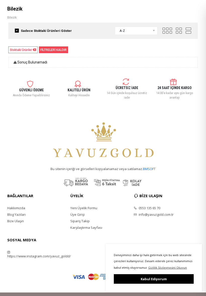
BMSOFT (149, 169)
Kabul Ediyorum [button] (154, 279)
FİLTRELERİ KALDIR (53, 50)
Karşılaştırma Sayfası (86, 228)
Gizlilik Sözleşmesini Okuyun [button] (167, 267)
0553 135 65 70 (149, 208)
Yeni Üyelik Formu (83, 208)
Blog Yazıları (16, 214)
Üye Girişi (77, 214)
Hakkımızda (16, 208)
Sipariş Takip (80, 221)
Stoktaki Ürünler (21, 50)
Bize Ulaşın (15, 221)
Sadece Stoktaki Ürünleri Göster (46, 31)
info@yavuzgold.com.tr (156, 214)
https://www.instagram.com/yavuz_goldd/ (39, 256)
